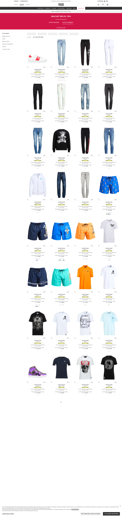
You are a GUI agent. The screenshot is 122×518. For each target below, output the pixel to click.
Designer (69, 8)
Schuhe (54, 8)
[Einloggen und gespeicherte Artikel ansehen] (103, 4)
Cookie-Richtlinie (75, 509)
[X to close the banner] (120, 505)
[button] (13, 36)
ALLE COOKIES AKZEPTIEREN (111, 513)
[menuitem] (16, 4)
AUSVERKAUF (81, 8)
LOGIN (106, 1)
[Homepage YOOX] (61, 4)
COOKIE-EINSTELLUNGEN (8, 513)
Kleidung (47, 8)
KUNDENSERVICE (24, 1)
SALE (74, 8)
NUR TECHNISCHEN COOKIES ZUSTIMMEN (90, 513)
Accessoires (61, 8)
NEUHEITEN (40, 8)
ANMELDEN (100, 1)
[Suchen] (98, 4)
